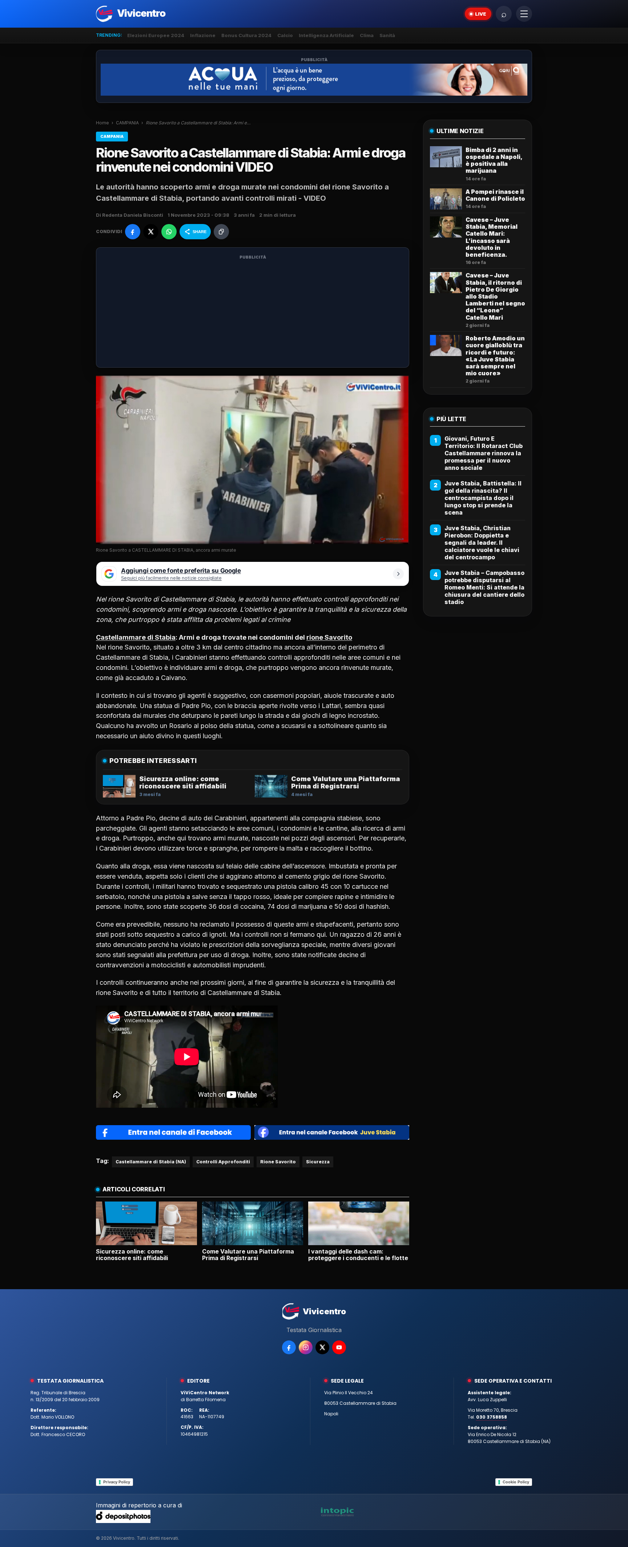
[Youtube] (339, 1347)
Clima (367, 35)
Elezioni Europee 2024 (155, 35)
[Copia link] (221, 231)
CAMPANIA (127, 122)
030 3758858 (491, 1417)
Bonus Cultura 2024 (246, 35)
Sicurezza (318, 1161)
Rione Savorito (278, 1161)
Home (102, 122)
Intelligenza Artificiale (326, 35)
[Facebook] (289, 1347)
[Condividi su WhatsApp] (169, 231)
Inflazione (203, 35)
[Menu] (524, 14)
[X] (322, 1347)
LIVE (480, 14)
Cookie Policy (516, 1481)
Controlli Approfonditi (223, 1161)
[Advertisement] (252, 312)
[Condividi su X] (150, 231)
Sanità (387, 35)
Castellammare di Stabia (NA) (151, 1161)
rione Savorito (329, 637)
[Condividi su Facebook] (132, 231)
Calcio (285, 35)
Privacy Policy (116, 1481)
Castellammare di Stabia (136, 637)
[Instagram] (306, 1347)
